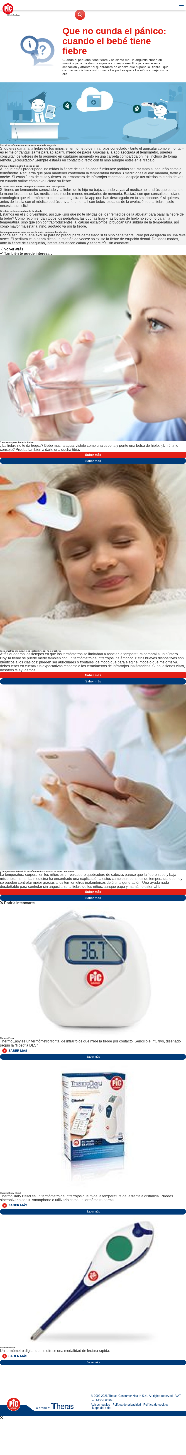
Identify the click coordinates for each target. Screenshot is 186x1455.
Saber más (93, 454)
